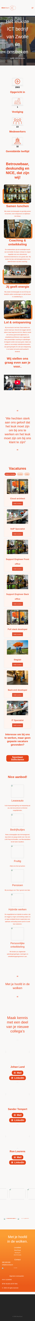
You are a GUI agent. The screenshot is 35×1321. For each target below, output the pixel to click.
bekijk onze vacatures (17, 58)
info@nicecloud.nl (7, 1264)
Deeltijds (20, 474)
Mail (19, 1072)
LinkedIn (19, 1078)
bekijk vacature (18, 503)
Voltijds (27, 474)
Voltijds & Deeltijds (10, 474)
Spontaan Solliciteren (17, 758)
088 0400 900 (6, 1262)
